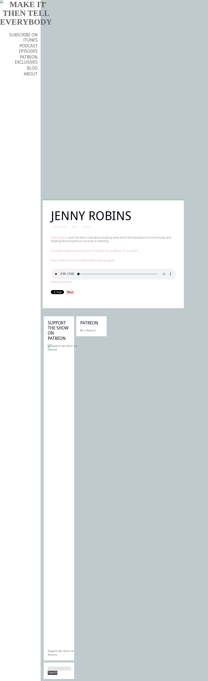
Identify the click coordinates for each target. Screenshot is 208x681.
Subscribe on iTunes (23, 37)
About (31, 73)
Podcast (86, 226)
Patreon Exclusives (26, 60)
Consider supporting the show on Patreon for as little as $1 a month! (94, 250)
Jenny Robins (59, 237)
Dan (74, 226)
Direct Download (61, 282)
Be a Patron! (88, 330)
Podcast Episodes (28, 48)
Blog (32, 68)
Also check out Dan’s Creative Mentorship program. (83, 260)
